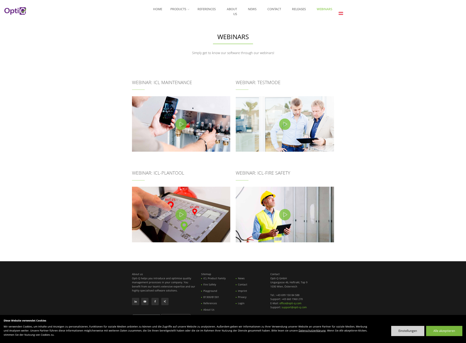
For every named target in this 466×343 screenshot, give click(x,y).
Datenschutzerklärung (312, 330)
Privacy (242, 297)
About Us (232, 11)
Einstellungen (407, 331)
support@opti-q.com (294, 307)
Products (178, 9)
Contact (274, 9)
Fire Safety (209, 284)
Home (157, 9)
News (252, 9)
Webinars (324, 9)
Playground (210, 291)
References (207, 9)
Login (241, 303)
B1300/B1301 (211, 297)
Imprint (242, 291)
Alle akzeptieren (444, 331)
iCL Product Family (214, 278)
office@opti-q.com (290, 303)
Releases (299, 9)
